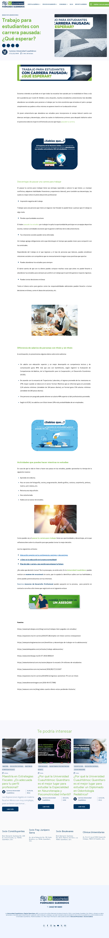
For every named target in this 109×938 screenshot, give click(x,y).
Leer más (10, 809)
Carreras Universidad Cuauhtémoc (22, 51)
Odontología (78, 766)
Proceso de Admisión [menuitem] (49, 4)
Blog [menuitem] (71, 4)
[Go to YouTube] (58, 925)
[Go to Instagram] (51, 925)
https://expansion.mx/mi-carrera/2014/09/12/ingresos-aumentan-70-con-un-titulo (47, 676)
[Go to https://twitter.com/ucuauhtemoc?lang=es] (61, 925)
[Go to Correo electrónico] (65, 925)
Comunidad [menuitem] (62, 4)
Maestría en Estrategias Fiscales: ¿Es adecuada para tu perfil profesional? (17, 781)
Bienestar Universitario (10, 15)
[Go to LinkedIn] (54, 925)
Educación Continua (16, 766)
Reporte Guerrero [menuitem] (81, 4)
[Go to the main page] (13, 4)
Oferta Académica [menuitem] (33, 4)
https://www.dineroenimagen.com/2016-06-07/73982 (36, 682)
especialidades (42, 766)
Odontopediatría (79, 769)
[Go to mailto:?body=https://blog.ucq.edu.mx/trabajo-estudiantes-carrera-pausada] (17, 45)
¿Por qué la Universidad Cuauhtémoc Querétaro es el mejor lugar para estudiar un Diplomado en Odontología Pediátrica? (89, 785)
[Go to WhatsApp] (44, 925)
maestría (5, 766)
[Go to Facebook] (47, 925)
